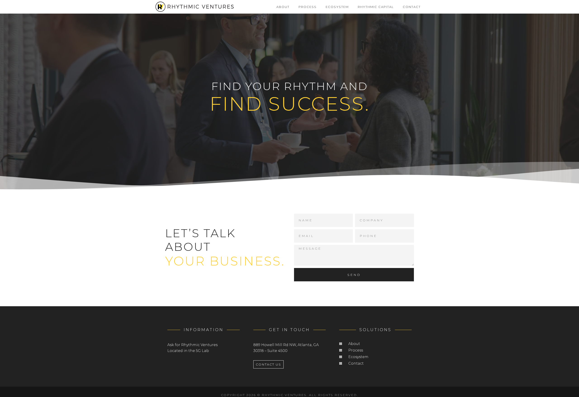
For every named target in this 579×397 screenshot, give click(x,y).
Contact (412, 7)
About (283, 7)
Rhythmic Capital (376, 7)
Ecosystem (337, 7)
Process (308, 7)
